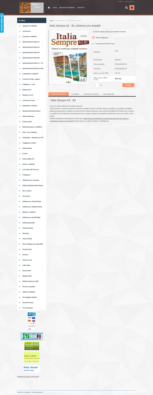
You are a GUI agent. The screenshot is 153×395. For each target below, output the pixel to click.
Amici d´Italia (27, 239)
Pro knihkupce (27, 308)
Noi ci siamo (26, 191)
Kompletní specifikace (58, 94)
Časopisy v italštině (29, 36)
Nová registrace (129, 1)
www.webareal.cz (37, 392)
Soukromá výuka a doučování (28, 376)
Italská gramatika (28, 223)
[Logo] (31, 8)
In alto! (24, 153)
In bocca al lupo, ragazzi (31, 79)
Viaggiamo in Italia (29, 143)
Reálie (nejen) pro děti (30, 281)
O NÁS (55, 7)
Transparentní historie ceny (105, 43)
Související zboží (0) (91, 94)
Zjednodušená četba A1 (30, 42)
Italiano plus (26, 90)
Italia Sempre (27, 148)
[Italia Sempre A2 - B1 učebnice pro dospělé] (69, 31)
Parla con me (27, 260)
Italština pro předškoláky (31, 217)
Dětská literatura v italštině (32, 127)
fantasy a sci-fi (27, 95)
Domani (25, 255)
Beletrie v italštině (28, 212)
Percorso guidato (28, 286)
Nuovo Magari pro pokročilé (32, 244)
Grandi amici (27, 249)
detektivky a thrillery (29, 106)
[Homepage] (48, 7)
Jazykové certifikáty (29, 26)
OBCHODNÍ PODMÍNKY (67, 7)
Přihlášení (120, 1)
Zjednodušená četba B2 (31, 58)
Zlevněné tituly (27, 302)
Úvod (51, 20)
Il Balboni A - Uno (28, 84)
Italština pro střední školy (31, 201)
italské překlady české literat (32, 185)
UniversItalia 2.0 (28, 159)
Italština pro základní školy (32, 207)
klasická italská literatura (31, 111)
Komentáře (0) (108, 94)
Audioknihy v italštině (30, 74)
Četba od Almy (27, 228)
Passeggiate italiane (29, 297)
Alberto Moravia (28, 116)
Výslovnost (26, 31)
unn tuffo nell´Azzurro (30, 169)
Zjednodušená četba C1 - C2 (32, 63)
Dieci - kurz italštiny (29, 132)
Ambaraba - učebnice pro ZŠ (32, 137)
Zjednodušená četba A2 (30, 47)
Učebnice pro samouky (30, 180)
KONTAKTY (81, 7)
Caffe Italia (26, 265)
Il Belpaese (26, 175)
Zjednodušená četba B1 (31, 52)
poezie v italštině (28, 164)
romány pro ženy (28, 100)
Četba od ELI (27, 121)
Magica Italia (27, 276)
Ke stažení (75, 94)
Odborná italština (28, 292)
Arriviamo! (26, 196)
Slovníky (25, 233)
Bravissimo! (26, 270)
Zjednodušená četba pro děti (32, 68)
